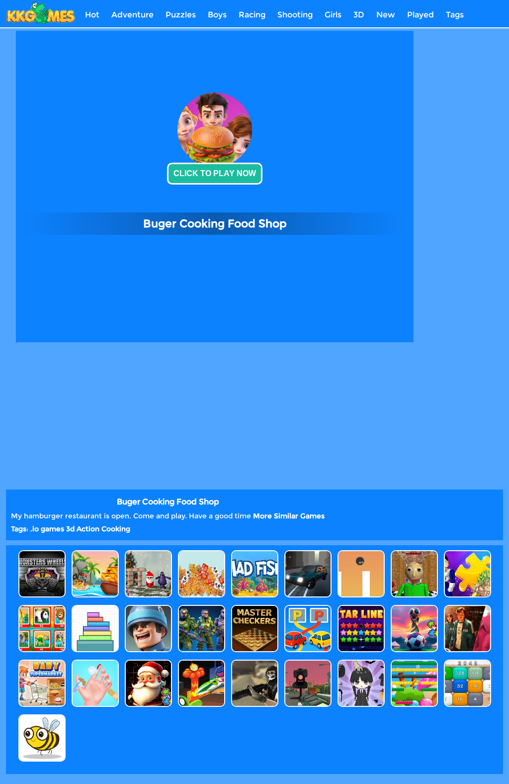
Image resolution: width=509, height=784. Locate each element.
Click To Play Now (214, 173)
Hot (92, 14)
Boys (217, 14)
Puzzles (181, 14)
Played (420, 14)
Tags (455, 14)
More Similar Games (289, 515)
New (385, 14)
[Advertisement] (458, 179)
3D (358, 14)
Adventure (132, 14)
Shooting (295, 14)
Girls (333, 14)
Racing (252, 14)
